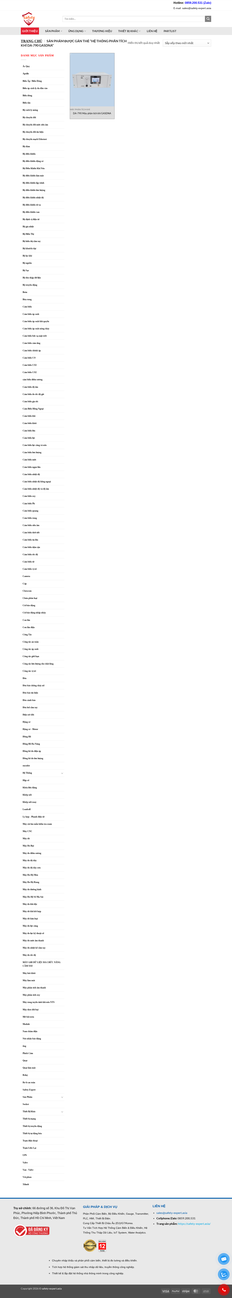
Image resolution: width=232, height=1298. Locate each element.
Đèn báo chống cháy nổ (33, 685)
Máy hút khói (29, 973)
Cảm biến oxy (29, 496)
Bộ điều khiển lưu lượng (34, 190)
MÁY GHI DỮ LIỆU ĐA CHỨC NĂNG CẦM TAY (42, 964)
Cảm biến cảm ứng (31, 343)
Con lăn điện (29, 627)
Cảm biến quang (30, 511)
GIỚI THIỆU (30, 31)
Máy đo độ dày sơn (32, 867)
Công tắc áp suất (30, 649)
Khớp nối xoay (29, 802)
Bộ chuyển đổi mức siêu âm (35, 124)
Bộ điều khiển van (31, 212)
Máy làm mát (29, 980)
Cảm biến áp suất (31, 314)
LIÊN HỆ (152, 31)
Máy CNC (27, 831)
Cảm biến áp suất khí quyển (36, 321)
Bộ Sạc (26, 270)
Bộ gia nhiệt (28, 226)
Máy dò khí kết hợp (32, 911)
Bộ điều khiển (29, 154)
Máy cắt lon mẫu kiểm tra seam (37, 824)
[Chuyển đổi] (62, 773)
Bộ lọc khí (27, 255)
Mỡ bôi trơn (28, 1017)
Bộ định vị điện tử (31, 219)
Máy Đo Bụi (28, 845)
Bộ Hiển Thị (28, 234)
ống (24, 1046)
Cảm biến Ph (29, 503)
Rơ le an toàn (29, 1082)
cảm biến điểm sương (32, 379)
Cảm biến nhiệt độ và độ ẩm (36, 489)
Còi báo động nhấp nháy (34, 612)
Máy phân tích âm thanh (34, 987)
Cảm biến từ (28, 561)
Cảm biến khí (29, 416)
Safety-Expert (29, 1089)
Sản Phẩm (27, 1097)
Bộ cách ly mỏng (30, 110)
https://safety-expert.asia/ (194, 1223)
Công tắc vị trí (29, 671)
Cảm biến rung (30, 518)
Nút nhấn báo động (32, 1038)
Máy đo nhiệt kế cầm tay (34, 948)
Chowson (27, 591)
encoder (26, 765)
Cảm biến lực (29, 438)
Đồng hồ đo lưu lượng (33, 758)
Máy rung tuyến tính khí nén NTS (39, 1002)
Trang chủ (31, 41)
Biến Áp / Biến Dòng (32, 81)
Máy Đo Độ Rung (31, 882)
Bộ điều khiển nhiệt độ (33, 197)
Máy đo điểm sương (32, 853)
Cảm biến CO (29, 358)
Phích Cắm (28, 1053)
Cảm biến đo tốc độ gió (33, 394)
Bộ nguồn (27, 263)
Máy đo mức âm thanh (33, 940)
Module (26, 1024)
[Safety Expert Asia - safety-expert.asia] (39, 19)
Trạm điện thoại (30, 1140)
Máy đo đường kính (32, 889)
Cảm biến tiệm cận (31, 547)
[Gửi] (208, 19)
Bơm (25, 292)
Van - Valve (28, 1170)
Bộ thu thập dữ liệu (32, 277)
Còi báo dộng (29, 605)
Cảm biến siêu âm (31, 525)
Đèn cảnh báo (29, 700)
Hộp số (26, 780)
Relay (25, 1075)
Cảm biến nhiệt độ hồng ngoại (37, 481)
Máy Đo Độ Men (30, 875)
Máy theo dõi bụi (30, 1009)
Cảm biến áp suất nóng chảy (36, 328)
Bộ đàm (26, 146)
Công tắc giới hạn (31, 656)
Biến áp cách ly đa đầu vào (35, 88)
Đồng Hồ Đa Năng (31, 744)
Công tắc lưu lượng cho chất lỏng (38, 664)
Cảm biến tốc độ (30, 554)
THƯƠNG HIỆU (102, 31)
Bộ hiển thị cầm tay (32, 241)
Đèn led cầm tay (30, 707)
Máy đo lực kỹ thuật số (34, 933)
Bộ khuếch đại (29, 248)
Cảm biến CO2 (30, 365)
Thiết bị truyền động (32, 1126)
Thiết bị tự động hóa (32, 1133)
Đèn (24, 678)
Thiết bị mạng (29, 1118)
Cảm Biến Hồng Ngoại (33, 408)
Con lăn (26, 620)
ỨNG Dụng (75, 31)
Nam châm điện (30, 1031)
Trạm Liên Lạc (29, 1148)
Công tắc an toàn (31, 642)
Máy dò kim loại (30, 918)
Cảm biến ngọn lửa (31, 467)
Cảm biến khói (29, 423)
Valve (25, 1162)
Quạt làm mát (29, 1068)
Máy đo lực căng (30, 926)
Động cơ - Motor (30, 729)
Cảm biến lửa (29, 430)
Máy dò (26, 838)
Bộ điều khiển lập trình (33, 183)
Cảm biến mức (29, 459)
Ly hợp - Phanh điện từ (33, 816)
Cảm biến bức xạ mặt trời (35, 336)
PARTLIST (170, 31)
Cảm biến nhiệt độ (31, 474)
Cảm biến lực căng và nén (35, 445)
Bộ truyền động (30, 285)
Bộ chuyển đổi (29, 117)
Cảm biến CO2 (30, 372)
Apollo (26, 73)
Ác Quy (26, 66)
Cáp (25, 583)
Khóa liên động (30, 787)
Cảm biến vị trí (30, 569)
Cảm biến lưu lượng (32, 452)
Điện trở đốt (28, 714)
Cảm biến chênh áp (32, 350)
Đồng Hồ (27, 736)
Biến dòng (27, 95)
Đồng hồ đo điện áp (32, 751)
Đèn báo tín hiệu (30, 693)
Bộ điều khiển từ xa (32, 205)
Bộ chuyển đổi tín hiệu (33, 132)
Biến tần (26, 103)
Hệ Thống (27, 773)
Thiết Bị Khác (128, 31)
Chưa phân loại (30, 598)
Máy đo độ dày (30, 860)
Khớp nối (27, 795)
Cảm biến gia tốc (30, 401)
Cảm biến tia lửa (30, 540)
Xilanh (26, 1184)
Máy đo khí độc (30, 904)
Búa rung (27, 299)
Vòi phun (27, 1177)
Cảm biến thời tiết (31, 532)
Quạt (25, 1060)
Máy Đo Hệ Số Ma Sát (33, 897)
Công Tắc (27, 634)
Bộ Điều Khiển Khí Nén (34, 168)
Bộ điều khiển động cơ (33, 161)
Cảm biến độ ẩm (30, 387)
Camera (26, 576)
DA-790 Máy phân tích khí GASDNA (92, 113)
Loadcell (26, 809)
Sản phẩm (52, 31)
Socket (26, 1104)
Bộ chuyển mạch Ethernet (35, 139)
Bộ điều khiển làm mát (33, 175)
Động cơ (26, 722)
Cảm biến (27, 306)
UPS (25, 1155)
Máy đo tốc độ (29, 955)
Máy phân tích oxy (31, 995)
